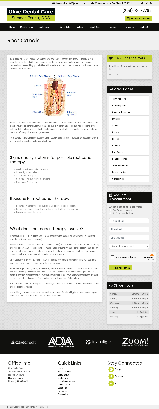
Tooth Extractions (120, 165)
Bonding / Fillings (119, 159)
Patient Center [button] (95, 27)
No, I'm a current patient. (123, 213)
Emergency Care (119, 172)
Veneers (116, 125)
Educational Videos (66, 381)
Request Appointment (120, 268)
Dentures (116, 145)
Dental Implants (119, 105)
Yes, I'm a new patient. (122, 210)
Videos (80, 27)
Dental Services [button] (46, 27)
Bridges (115, 139)
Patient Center (64, 384)
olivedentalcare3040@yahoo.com (70, 3)
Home (12, 27)
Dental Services (65, 375)
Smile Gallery (65, 27)
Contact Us (145, 27)
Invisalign (116, 119)
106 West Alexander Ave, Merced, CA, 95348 (113, 3)
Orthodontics (118, 179)
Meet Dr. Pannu (26, 27)
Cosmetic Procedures (122, 112)
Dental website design (17, 407)
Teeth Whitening (119, 99)
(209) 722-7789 (21, 381)
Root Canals (117, 152)
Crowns (115, 132)
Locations (62, 388)
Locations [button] (113, 27)
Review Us (129, 27)
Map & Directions (15, 378)
